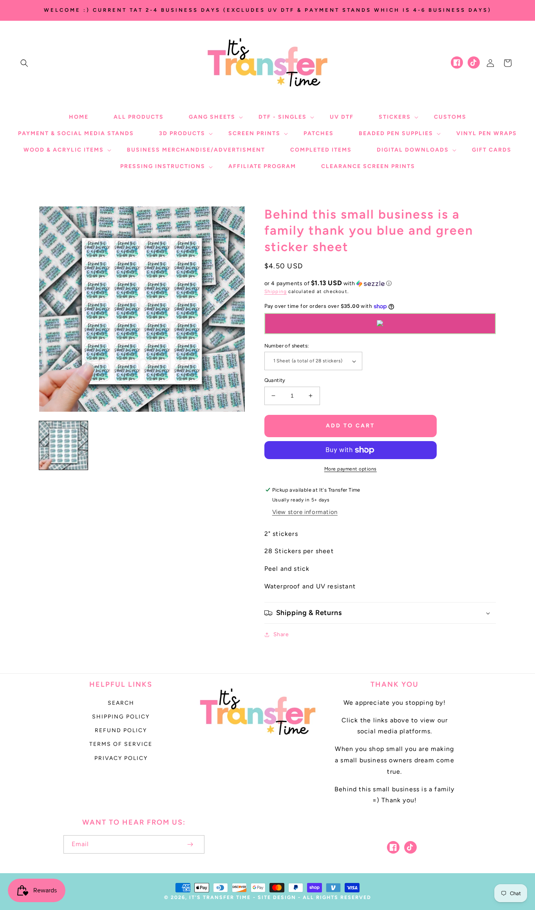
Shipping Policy (121, 716)
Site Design (277, 897)
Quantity (275, 380)
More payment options (350, 469)
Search (121, 703)
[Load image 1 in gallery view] (63, 445)
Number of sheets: (286, 346)
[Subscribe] (190, 844)
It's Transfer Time (220, 897)
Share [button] (281, 634)
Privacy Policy (121, 758)
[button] (24, 63)
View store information (305, 512)
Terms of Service (120, 744)
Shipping (275, 291)
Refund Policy (121, 730)
